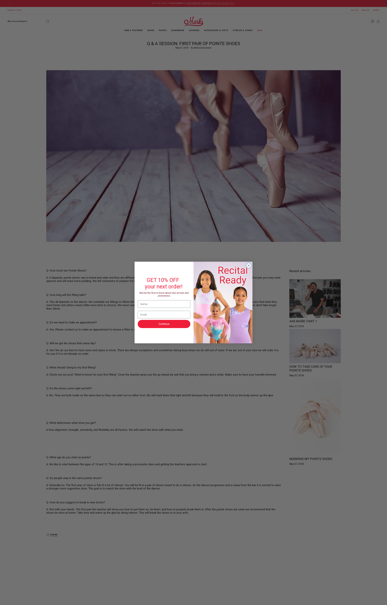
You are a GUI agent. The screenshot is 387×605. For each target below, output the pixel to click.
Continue (164, 323)
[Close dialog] (248, 265)
